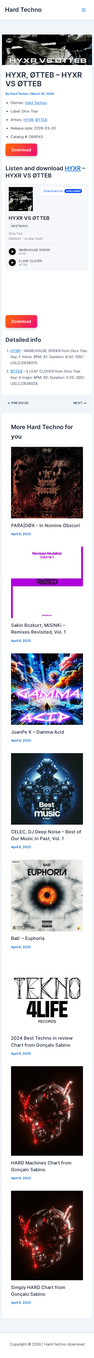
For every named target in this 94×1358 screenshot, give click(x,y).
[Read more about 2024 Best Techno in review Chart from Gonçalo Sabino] (47, 995)
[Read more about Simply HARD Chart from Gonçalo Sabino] (47, 1235)
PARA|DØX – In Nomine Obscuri (45, 525)
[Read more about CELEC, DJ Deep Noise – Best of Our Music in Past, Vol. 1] (47, 788)
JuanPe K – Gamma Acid (37, 732)
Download (21, 149)
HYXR (28, 120)
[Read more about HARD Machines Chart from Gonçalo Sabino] (47, 1110)
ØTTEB (41, 120)
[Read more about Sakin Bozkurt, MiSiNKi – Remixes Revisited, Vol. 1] (47, 582)
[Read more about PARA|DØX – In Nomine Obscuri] (47, 482)
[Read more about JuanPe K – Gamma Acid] (47, 689)
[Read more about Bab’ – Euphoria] (47, 895)
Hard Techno (23, 9)
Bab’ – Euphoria (27, 938)
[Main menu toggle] (83, 10)
